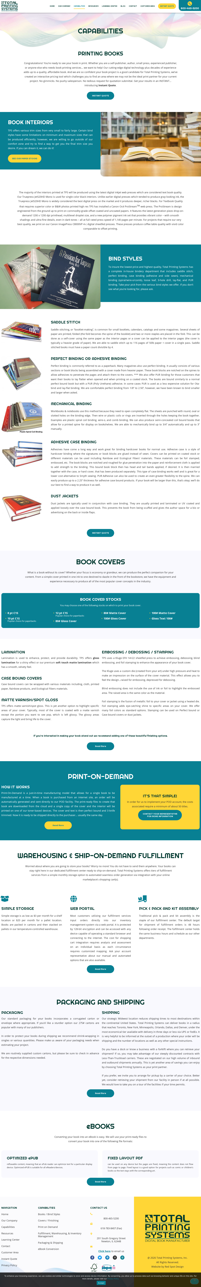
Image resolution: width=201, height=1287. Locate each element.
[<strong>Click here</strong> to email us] (91, 1247)
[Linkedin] (107, 1258)
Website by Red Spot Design (167, 1266)
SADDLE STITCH (65, 322)
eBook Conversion (48, 1249)
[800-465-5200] (190, 3)
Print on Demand (48, 1227)
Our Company (64, 6)
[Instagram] (115, 1258)
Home (52, 6)
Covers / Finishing (48, 1220)
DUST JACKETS (64, 496)
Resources (93, 6)
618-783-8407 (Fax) (111, 1228)
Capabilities (79, 6)
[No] (194, 1281)
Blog (123, 6)
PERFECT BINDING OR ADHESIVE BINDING (88, 358)
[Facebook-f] (92, 1258)
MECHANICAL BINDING (71, 403)
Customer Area (147, 6)
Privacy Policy (9, 1265)
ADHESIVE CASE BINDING (73, 441)
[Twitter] (100, 1258)
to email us (111, 1251)
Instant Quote (167, 6)
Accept (101, 1283)
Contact (133, 6)
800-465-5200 (190, 8)
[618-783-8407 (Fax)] (91, 1224)
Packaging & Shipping (50, 1242)
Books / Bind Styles (49, 1214)
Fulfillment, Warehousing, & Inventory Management (59, 1235)
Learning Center (109, 6)
